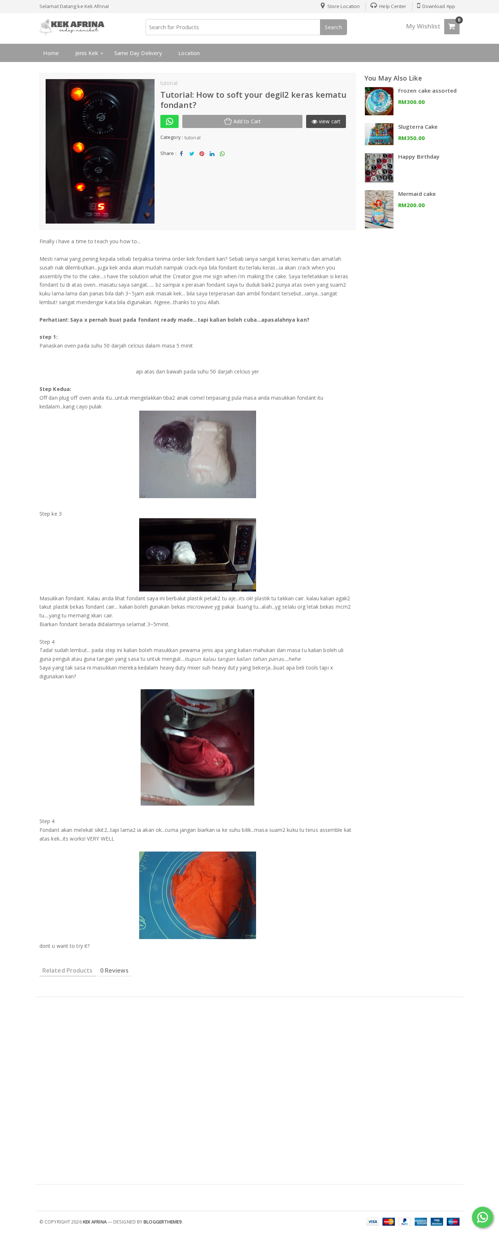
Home (51, 53)
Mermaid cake (417, 193)
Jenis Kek (86, 53)
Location (189, 53)
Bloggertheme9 (163, 1222)
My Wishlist (423, 26)
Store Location (343, 6)
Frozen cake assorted (427, 90)
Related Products (67, 970)
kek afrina (95, 1222)
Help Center (392, 6)
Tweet (191, 159)
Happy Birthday (418, 156)
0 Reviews (114, 970)
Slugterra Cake (418, 126)
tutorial (192, 137)
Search (333, 27)
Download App (438, 6)
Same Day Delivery (138, 53)
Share (181, 159)
